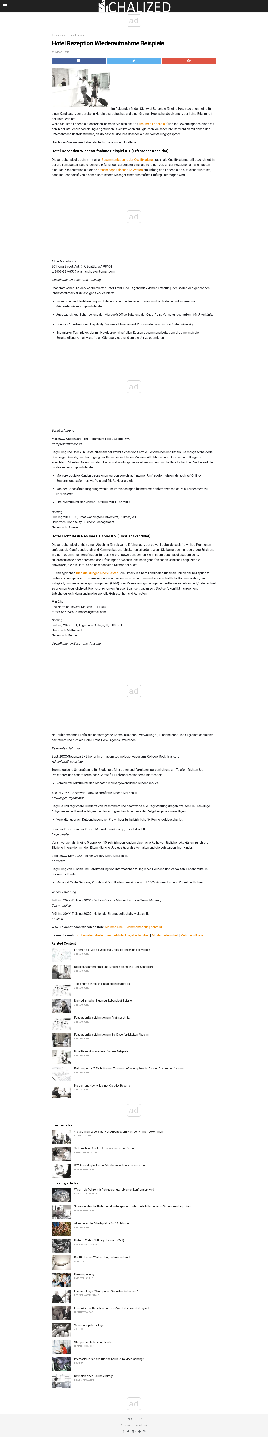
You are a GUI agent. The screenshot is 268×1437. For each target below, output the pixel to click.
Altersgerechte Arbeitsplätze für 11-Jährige (101, 1223)
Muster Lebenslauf (165, 935)
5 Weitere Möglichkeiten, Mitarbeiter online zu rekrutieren (109, 1165)
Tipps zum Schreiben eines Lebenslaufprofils (102, 983)
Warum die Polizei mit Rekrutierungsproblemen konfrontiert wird (114, 1189)
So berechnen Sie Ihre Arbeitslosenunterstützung (104, 1148)
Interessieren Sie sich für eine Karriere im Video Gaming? (109, 1359)
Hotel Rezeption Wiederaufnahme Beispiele (101, 1051)
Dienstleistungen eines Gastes (97, 573)
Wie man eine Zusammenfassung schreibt (133, 927)
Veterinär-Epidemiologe (89, 1325)
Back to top (134, 1419)
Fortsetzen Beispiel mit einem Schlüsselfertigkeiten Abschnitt (112, 1034)
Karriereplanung (84, 1274)
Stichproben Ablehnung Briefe (93, 1342)
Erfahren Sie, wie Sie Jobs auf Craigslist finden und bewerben (112, 949)
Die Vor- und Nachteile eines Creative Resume (102, 1085)
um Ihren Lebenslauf (153, 124)
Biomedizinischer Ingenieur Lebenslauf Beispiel (103, 1000)
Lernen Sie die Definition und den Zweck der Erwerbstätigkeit (111, 1308)
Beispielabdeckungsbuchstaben (127, 935)
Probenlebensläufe (90, 935)
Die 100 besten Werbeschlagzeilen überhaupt (102, 1257)
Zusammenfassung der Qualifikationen (128, 160)
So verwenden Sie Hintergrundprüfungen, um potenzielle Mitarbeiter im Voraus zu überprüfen (132, 1206)
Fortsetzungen (76, 35)
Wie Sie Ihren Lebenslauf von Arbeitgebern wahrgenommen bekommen (118, 1131)
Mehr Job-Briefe (191, 935)
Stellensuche (59, 35)
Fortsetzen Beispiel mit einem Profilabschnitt (102, 1017)
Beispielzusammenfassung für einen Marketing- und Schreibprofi (114, 966)
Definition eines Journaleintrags (93, 1376)
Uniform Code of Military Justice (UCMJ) (99, 1240)
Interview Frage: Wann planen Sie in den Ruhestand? (106, 1291)
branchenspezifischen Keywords (120, 170)
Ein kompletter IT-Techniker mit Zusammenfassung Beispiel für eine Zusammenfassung (129, 1068)
